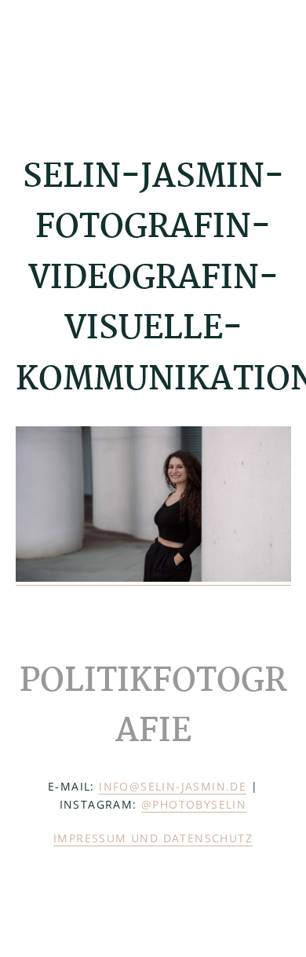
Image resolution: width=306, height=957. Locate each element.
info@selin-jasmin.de (172, 786)
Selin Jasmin (94, 60)
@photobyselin (193, 804)
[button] (281, 60)
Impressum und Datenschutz (153, 838)
